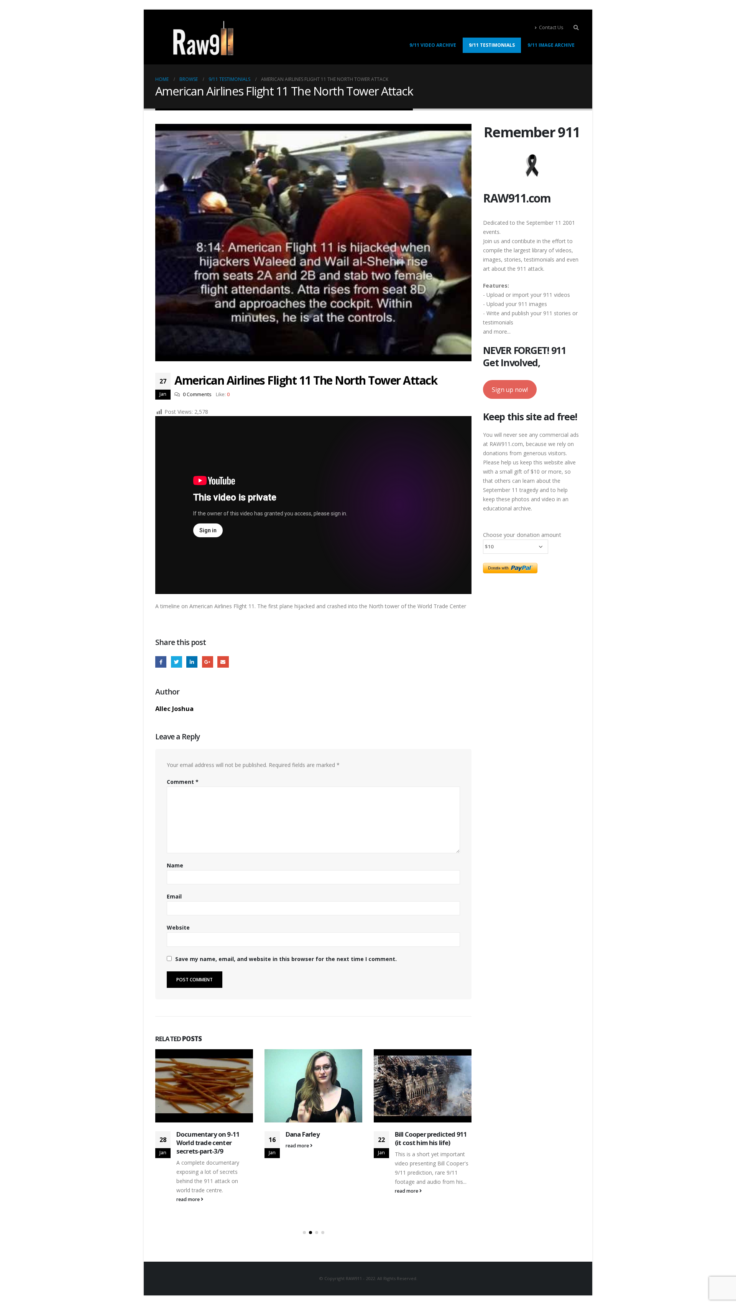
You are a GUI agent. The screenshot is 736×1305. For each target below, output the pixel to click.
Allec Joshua (174, 708)
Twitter (176, 661)
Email (222, 661)
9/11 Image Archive (551, 45)
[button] (304, 1232)
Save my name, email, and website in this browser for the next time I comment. (286, 959)
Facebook (160, 661)
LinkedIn (191, 661)
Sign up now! (510, 389)
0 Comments (197, 394)
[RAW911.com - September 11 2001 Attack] (203, 38)
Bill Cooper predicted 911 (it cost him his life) (431, 1138)
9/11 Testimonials (492, 45)
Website (178, 927)
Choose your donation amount (522, 534)
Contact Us (551, 27)
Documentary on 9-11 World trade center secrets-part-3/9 (208, 1142)
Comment (183, 781)
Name (175, 865)
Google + (207, 661)
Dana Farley (303, 1134)
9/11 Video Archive (432, 45)
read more (188, 1199)
